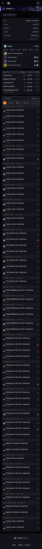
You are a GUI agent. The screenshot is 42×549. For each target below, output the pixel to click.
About (14, 545)
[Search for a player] (38, 3)
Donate (20, 545)
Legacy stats (8, 92)
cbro (27, 538)
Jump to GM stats (9, 15)
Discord (27, 545)
